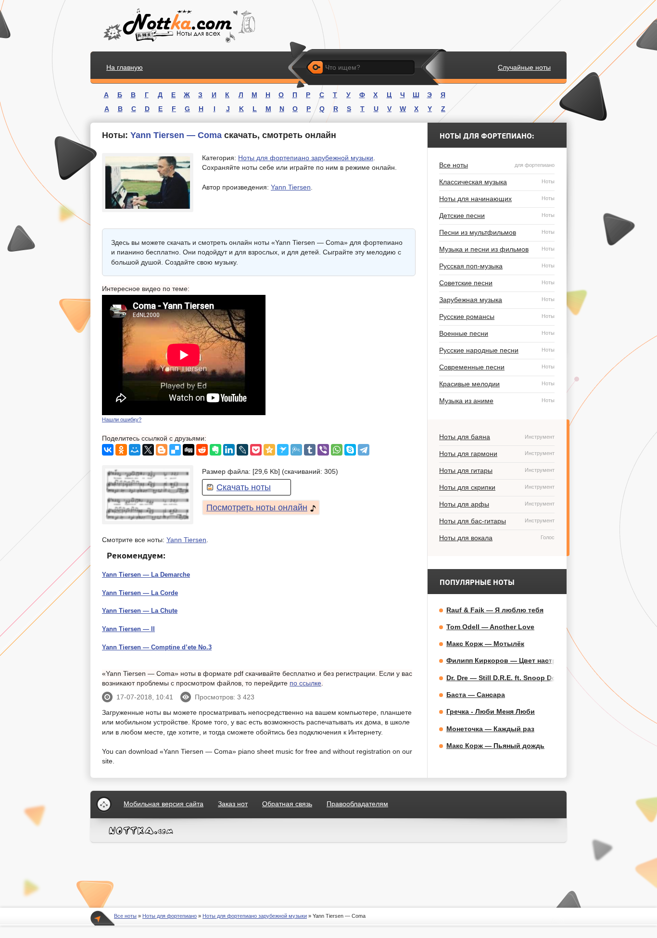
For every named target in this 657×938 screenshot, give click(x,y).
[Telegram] (363, 450)
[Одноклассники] (121, 450)
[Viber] (323, 450)
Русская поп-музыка (497, 266)
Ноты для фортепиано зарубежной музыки (305, 158)
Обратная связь (287, 804)
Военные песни (497, 333)
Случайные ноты (524, 67)
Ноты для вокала (497, 538)
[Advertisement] (343, 355)
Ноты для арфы (497, 504)
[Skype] (350, 450)
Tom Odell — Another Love (490, 627)
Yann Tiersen (291, 187)
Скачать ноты (243, 487)
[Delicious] (175, 450)
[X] (148, 450)
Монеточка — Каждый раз (490, 729)
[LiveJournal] (242, 450)
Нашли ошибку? (121, 419)
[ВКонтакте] (108, 450)
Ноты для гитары (497, 470)
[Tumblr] (310, 450)
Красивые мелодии (497, 384)
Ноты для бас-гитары (497, 521)
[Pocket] (256, 450)
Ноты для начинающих (497, 199)
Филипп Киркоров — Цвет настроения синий (522, 660)
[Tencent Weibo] (296, 450)
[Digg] (188, 450)
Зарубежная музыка (497, 300)
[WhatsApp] (336, 450)
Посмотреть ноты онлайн (256, 507)
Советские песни (497, 283)
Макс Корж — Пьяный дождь (495, 745)
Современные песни (497, 367)
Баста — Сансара (475, 694)
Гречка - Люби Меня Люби (490, 711)
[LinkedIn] (229, 450)
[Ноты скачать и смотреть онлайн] (178, 25)
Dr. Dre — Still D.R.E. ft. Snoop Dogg (505, 678)
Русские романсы (497, 316)
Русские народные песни (497, 350)
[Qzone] (269, 450)
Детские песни (497, 215)
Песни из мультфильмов (497, 232)
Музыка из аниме (497, 401)
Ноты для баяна (497, 437)
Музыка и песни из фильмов (497, 249)
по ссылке (305, 683)
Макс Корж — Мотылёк (485, 643)
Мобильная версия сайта (163, 804)
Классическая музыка (497, 182)
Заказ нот (233, 804)
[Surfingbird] (283, 450)
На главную (124, 67)
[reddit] (202, 450)
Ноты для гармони (497, 453)
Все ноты (497, 165)
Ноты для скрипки (497, 487)
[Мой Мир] (134, 450)
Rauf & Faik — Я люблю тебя (494, 610)
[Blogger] (161, 450)
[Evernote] (215, 450)
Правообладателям (357, 804)
